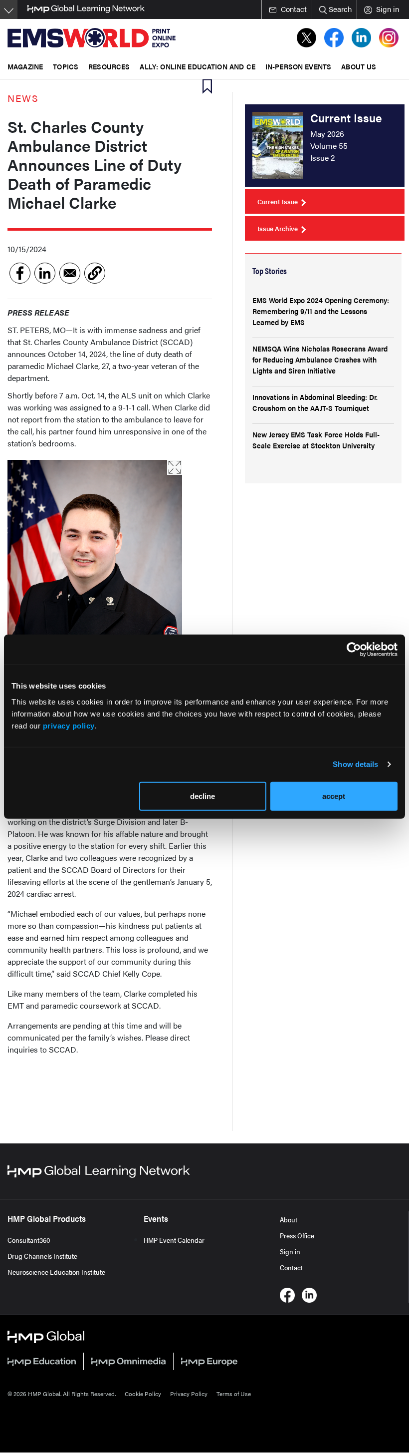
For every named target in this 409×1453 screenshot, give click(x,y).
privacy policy (69, 725)
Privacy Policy (188, 1393)
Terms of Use (233, 1393)
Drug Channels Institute (42, 1256)
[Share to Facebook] (19, 273)
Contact (291, 1267)
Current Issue (277, 201)
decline (202, 795)
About (288, 1219)
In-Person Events (298, 66)
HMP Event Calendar (174, 1240)
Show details (355, 764)
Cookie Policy (143, 1393)
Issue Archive (277, 228)
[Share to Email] (69, 273)
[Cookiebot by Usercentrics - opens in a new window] (354, 649)
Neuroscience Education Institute (56, 1272)
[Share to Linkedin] (44, 273)
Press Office (297, 1235)
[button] (94, 273)
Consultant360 (28, 1240)
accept (333, 795)
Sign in (290, 1251)
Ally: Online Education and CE (197, 66)
